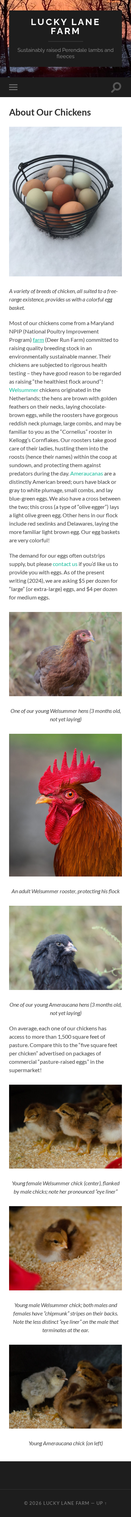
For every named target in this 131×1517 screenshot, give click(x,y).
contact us (65, 563)
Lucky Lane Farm (66, 26)
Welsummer (23, 389)
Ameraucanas (86, 473)
